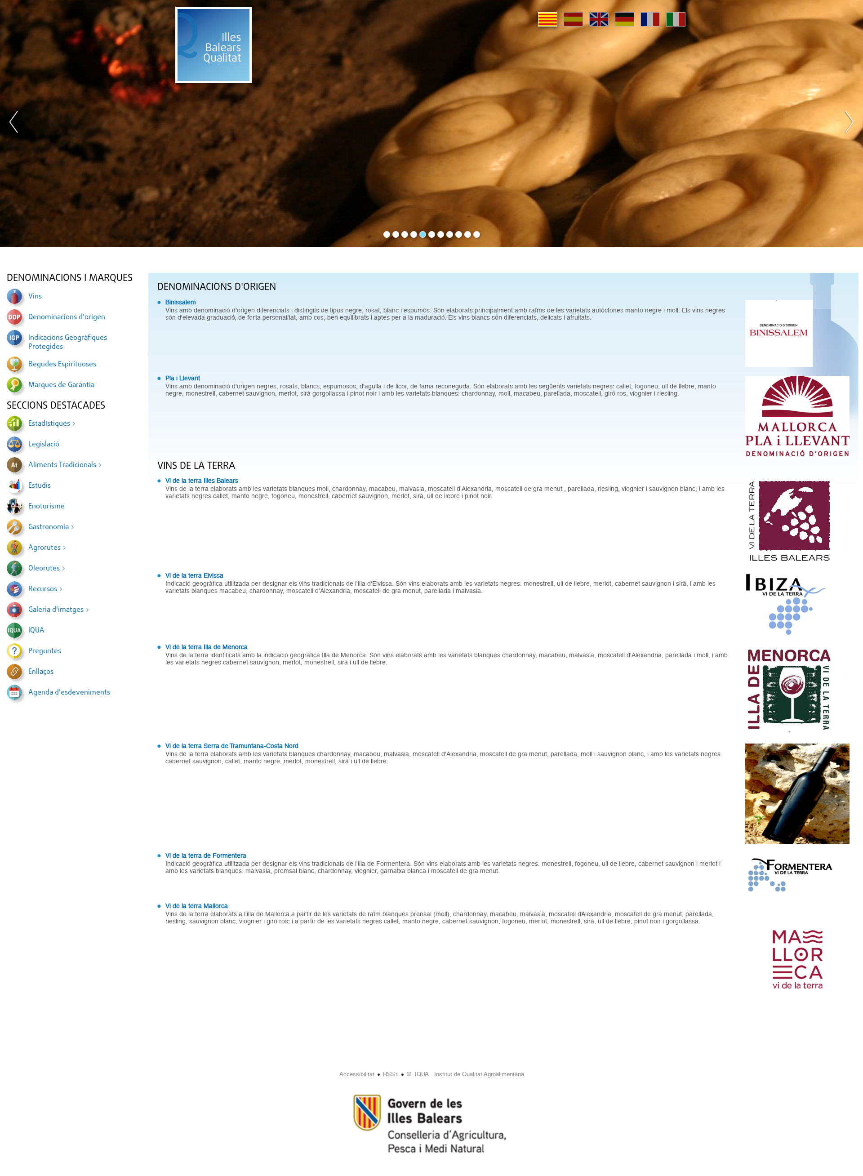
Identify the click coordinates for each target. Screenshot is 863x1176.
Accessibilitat (356, 1074)
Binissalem (180, 302)
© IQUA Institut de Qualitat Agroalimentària (465, 1074)
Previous (14, 124)
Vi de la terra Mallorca (196, 905)
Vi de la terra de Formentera (205, 855)
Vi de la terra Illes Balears (201, 480)
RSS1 (390, 1074)
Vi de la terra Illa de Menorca (206, 646)
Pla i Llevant (182, 378)
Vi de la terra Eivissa (194, 575)
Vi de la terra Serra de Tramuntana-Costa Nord (231, 745)
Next (849, 124)
